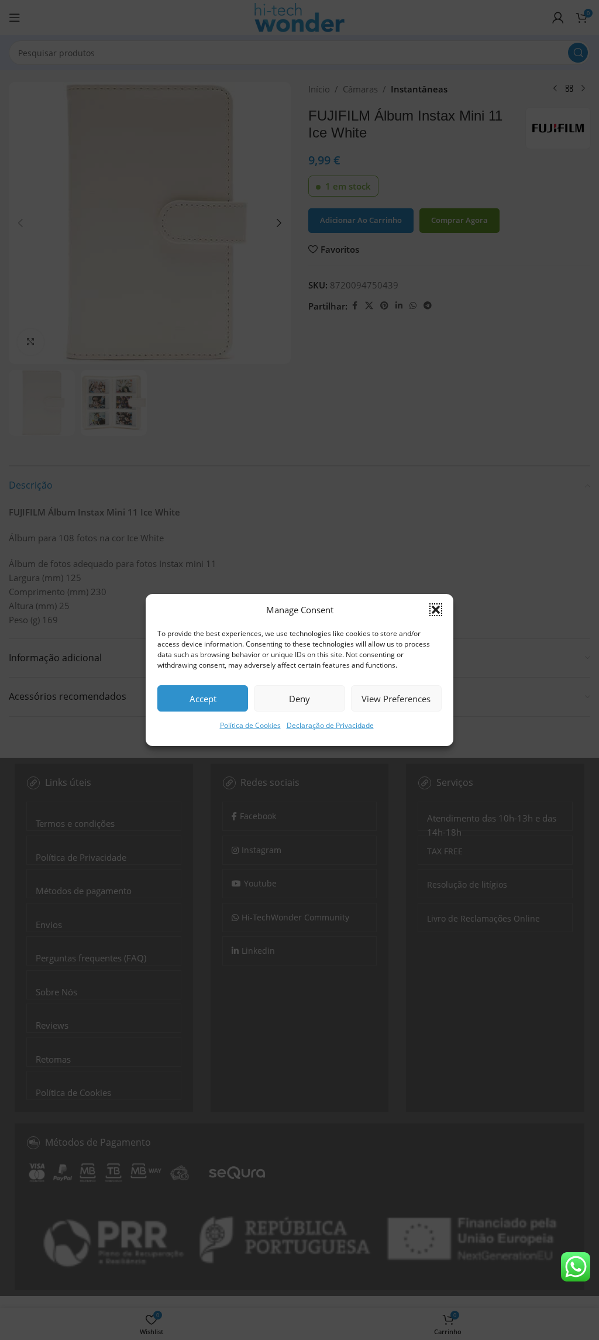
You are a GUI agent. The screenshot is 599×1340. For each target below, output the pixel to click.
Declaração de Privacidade (330, 725)
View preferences (396, 699)
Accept (203, 699)
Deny (299, 699)
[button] (436, 610)
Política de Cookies (250, 725)
